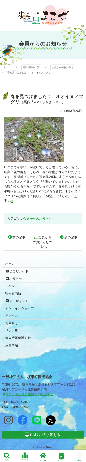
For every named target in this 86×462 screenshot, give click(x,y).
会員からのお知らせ (62, 67)
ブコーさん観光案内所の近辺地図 (30, 394)
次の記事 (70, 237)
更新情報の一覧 (31, 67)
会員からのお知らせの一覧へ (42, 242)
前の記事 (18, 237)
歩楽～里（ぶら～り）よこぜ (43, 15)
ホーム (7, 67)
